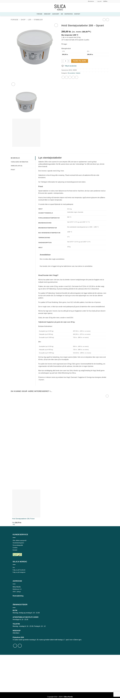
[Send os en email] (15, 1)
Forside (39, 14)
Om (62, 14)
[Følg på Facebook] (11, 1)
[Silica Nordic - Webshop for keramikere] (60, 7)
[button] (99, 1)
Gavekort (55, 14)
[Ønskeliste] (56, 25)
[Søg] (82, 14)
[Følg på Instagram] (13, 1)
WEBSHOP (47, 14)
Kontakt (77, 14)
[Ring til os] (17, 1)
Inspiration (68, 14)
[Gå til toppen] (116, 695)
